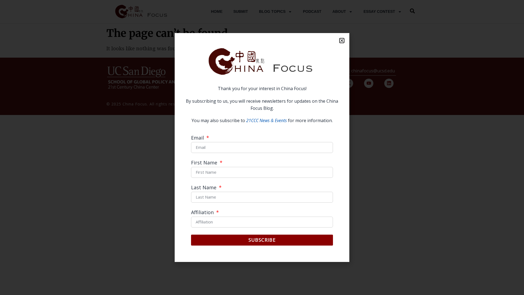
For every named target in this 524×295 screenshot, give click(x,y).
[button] (342, 41)
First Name (205, 163)
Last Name (204, 188)
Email (198, 138)
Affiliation (203, 213)
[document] (262, 147)
